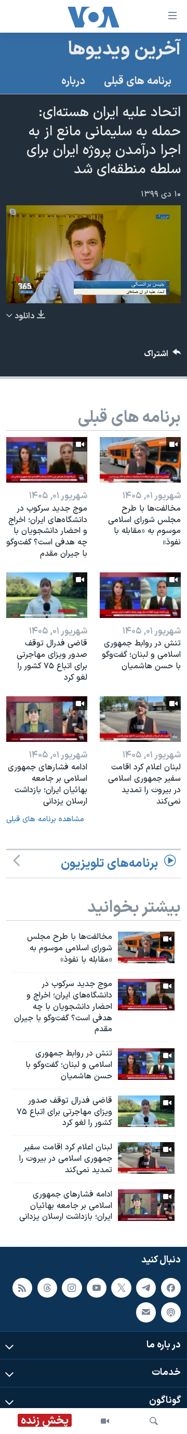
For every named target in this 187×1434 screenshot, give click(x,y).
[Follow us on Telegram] (146, 1288)
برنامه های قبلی (137, 81)
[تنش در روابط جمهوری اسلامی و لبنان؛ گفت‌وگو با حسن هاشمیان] (140, 595)
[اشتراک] (146, 1313)
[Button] (162, 356)
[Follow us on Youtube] (96, 1288)
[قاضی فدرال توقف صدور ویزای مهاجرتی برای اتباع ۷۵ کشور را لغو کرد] (46, 595)
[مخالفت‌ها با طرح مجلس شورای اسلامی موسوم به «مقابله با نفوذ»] (140, 460)
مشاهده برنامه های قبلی (45, 819)
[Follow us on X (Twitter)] (121, 1288)
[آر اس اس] (22, 1288)
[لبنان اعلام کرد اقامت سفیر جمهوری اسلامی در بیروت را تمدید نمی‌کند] (140, 719)
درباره (73, 81)
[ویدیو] (105, 1421)
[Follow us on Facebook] (171, 1288)
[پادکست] (171, 1313)
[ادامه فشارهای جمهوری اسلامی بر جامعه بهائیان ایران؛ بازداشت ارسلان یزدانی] (46, 719)
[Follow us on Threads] (47, 1288)
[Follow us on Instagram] (72, 1288)
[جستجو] (153, 1421)
